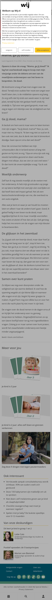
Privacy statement (8, 43)
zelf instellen (26, 50)
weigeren (9, 50)
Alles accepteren (43, 50)
